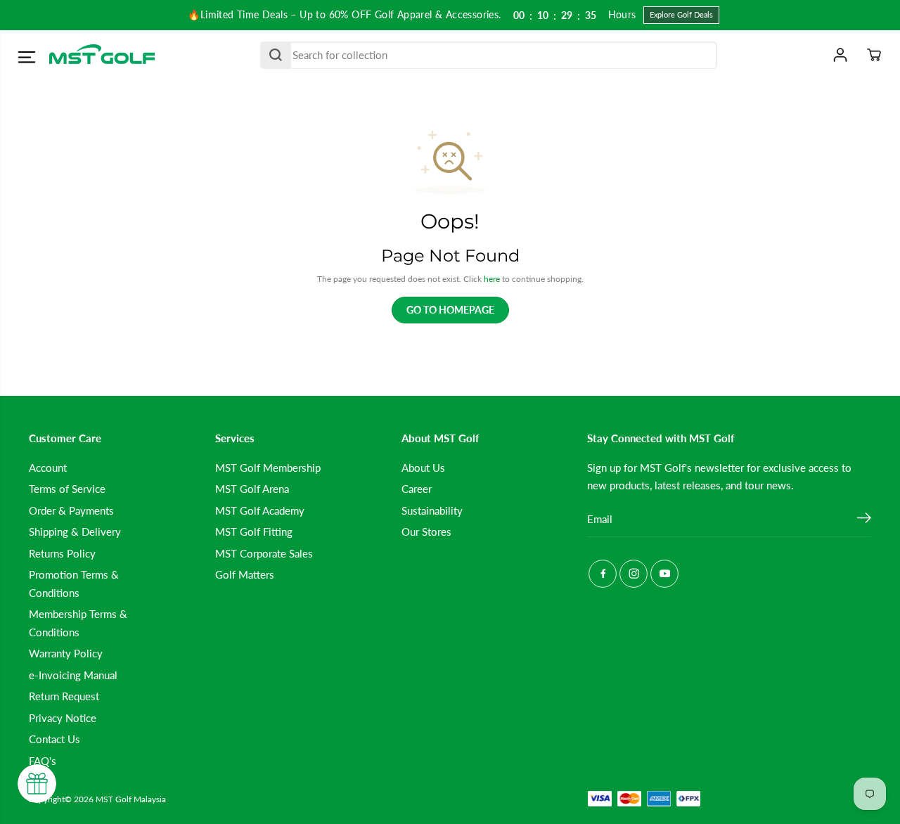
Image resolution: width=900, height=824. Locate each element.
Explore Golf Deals (681, 14)
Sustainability (432, 510)
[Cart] (874, 54)
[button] (26, 57)
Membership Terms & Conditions (78, 622)
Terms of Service (67, 488)
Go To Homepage (450, 310)
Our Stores (426, 531)
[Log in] (840, 54)
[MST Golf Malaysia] (102, 55)
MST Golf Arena (252, 488)
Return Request (64, 696)
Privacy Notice (62, 718)
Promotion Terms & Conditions (74, 583)
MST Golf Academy (259, 510)
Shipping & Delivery (75, 531)
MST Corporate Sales (264, 553)
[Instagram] (633, 573)
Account (48, 467)
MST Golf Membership (268, 467)
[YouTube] (664, 573)
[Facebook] (602, 573)
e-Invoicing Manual (73, 675)
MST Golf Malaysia (131, 799)
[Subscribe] (864, 519)
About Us (423, 467)
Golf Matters (244, 574)
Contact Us (54, 739)
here (492, 278)
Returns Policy (62, 553)
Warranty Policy (66, 653)
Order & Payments (71, 510)
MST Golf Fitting (253, 531)
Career (416, 488)
